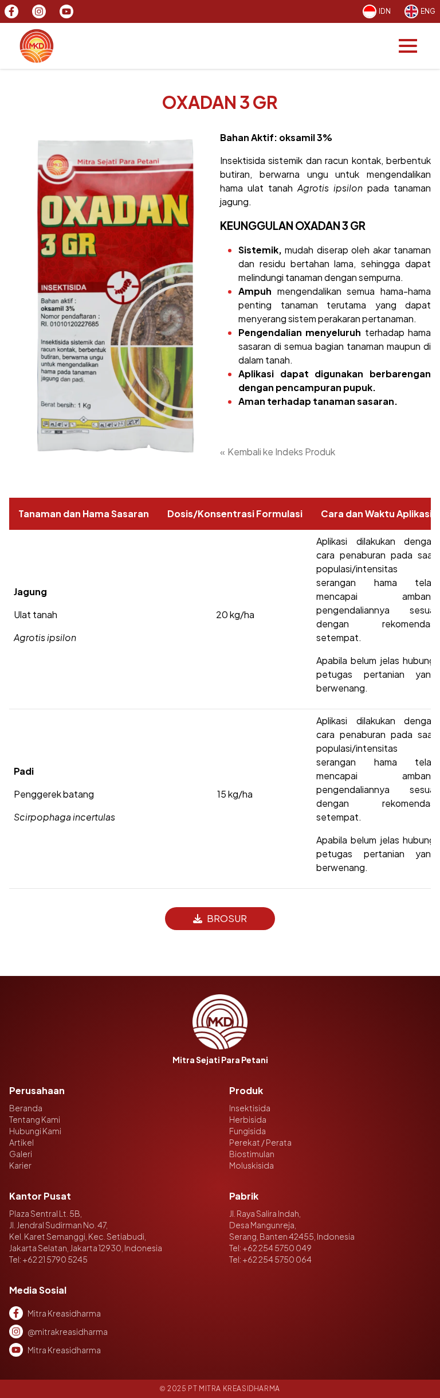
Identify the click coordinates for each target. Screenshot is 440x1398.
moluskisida (251, 1165)
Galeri (20, 1154)
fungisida (247, 1131)
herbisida (247, 1119)
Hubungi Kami (35, 1131)
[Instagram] (39, 11)
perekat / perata (260, 1142)
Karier (20, 1165)
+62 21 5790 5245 (55, 1259)
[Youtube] (66, 11)
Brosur (227, 918)
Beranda (25, 1108)
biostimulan (251, 1154)
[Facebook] (11, 11)
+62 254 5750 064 (277, 1259)
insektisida (249, 1108)
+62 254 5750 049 (277, 1248)
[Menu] (408, 46)
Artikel (21, 1142)
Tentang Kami (34, 1119)
